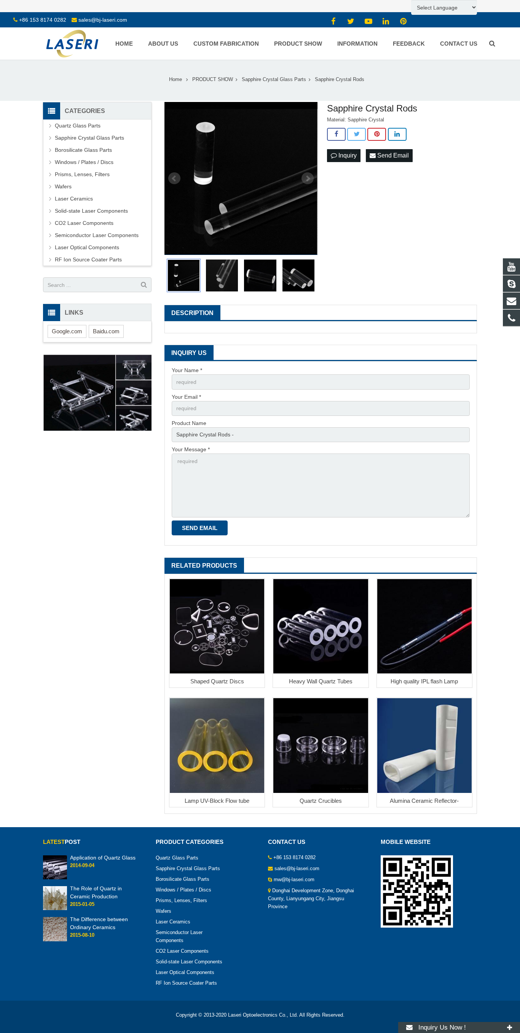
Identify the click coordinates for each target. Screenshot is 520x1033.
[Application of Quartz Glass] (55, 877)
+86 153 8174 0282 (42, 20)
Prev (174, 178)
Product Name (189, 423)
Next (307, 178)
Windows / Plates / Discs (84, 162)
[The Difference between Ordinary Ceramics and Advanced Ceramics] (55, 939)
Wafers (63, 186)
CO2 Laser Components (84, 223)
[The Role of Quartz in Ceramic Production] (55, 909)
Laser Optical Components (87, 247)
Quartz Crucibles (321, 800)
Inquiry (347, 155)
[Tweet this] (356, 134)
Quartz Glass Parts (77, 126)
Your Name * (187, 370)
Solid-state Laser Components (91, 211)
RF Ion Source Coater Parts (88, 259)
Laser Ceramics (74, 199)
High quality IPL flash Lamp (424, 681)
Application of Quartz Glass (103, 858)
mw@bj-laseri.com (294, 879)
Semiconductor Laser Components (97, 235)
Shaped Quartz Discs (217, 681)
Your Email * (186, 397)
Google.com (67, 331)
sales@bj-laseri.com (102, 20)
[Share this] (336, 134)
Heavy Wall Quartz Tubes (321, 681)
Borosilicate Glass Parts (83, 150)
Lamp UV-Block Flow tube (217, 800)
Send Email (392, 155)
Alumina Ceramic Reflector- (424, 800)
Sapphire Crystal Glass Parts (89, 138)
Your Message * (191, 449)
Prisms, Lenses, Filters (82, 174)
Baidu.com (106, 331)
